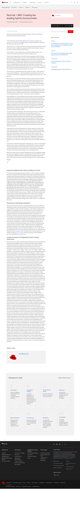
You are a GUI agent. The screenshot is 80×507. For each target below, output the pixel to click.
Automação (14, 390)
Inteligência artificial (30, 390)
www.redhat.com (30, 195)
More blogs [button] (34, 7)
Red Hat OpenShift (5, 456)
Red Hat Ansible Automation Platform (7, 459)
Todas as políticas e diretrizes (26, 486)
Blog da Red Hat (6, 7)
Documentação (17, 464)
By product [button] (14, 7)
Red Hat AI (4, 453)
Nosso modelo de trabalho (58, 463)
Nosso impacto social (70, 466)
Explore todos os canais (64, 377)
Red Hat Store (30, 454)
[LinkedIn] (54, 444)
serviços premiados (69, 458)
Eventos (24, 482)
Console (29, 458)
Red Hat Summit (63, 482)
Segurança (62, 390)
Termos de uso (18, 486)
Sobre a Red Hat (8, 482)
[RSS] (71, 25)
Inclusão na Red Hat (49, 482)
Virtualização (62, 417)
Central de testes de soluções (33, 453)
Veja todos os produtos (6, 461)
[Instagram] (65, 444)
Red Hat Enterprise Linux (6, 454)
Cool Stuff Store (56, 482)
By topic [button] (20, 7)
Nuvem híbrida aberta (46, 390)
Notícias (67, 461)
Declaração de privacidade (10, 486)
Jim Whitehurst (58, 15)
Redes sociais (42, 460)
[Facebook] (59, 444)
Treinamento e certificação (19, 453)
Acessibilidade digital (36, 486)
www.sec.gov (23, 192)
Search (70, 31)
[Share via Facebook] (57, 25)
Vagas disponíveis (69, 468)
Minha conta (17, 454)
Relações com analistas (57, 467)
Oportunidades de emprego (17, 482)
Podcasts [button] (27, 7)
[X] (62, 444)
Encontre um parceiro (19, 461)
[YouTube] (57, 444)
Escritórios (28, 482)
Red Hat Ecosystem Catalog (20, 462)
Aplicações (45, 417)
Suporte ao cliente (18, 456)
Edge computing (15, 417)
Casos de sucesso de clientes (58, 465)
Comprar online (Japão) (32, 456)
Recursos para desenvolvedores (18, 459)
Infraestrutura (30, 417)
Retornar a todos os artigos (12, 31)
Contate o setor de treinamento (43, 458)
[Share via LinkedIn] (59, 25)
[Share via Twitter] (60, 25)
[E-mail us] (62, 25)
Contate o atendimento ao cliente (45, 455)
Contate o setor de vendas (45, 453)
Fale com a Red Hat (35, 482)
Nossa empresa (56, 461)
